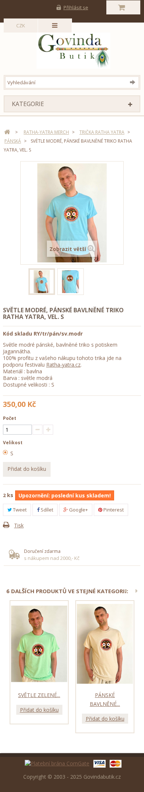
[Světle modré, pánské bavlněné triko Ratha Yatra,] (42, 282)
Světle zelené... (39, 694)
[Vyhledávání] (134, 82)
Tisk (19, 525)
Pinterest (113, 509)
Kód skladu (17, 333)
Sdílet (46, 509)
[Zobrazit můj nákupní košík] (123, 7)
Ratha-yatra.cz (63, 364)
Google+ (78, 509)
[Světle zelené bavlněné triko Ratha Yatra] (39, 644)
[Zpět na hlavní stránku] (7, 132)
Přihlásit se (76, 7)
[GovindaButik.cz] (73, 49)
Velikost (13, 442)
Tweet (19, 509)
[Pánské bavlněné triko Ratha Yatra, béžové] (105, 644)
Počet (9, 418)
